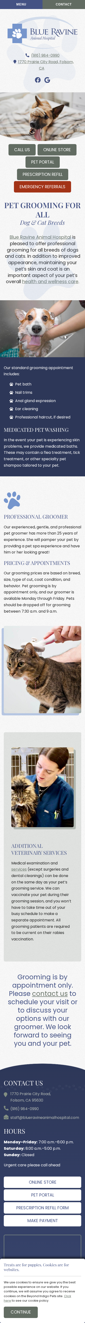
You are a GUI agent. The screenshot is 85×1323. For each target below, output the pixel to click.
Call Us (22, 150)
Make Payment (42, 1221)
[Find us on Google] (47, 80)
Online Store (57, 150)
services (19, 869)
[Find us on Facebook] (38, 80)
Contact (64, 4)
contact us (50, 993)
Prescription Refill (43, 174)
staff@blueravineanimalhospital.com (44, 1117)
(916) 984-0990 (45, 55)
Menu (21, 4)
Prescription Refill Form (42, 1208)
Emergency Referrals (42, 187)
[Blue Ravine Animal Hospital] (42, 33)
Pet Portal (42, 162)
